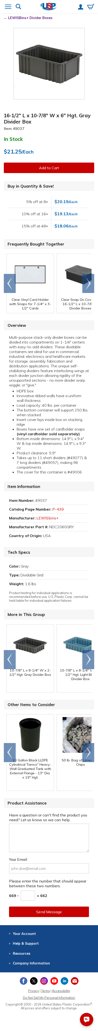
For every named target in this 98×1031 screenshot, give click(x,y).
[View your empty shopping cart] (90, 7)
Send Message (49, 911)
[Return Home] (48, 7)
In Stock (13, 139)
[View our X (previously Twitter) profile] (34, 981)
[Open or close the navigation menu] (8, 7)
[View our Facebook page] (23, 981)
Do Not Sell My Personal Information (49, 998)
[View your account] (80, 7)
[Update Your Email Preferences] (74, 981)
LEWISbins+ (47, 518)
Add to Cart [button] (49, 167)
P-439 (58, 509)
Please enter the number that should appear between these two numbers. (47, 883)
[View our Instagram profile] (44, 981)
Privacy (33, 991)
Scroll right (88, 283)
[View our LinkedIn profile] (64, 981)
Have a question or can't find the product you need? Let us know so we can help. (48, 817)
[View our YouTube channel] (54, 981)
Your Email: (18, 859)
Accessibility (61, 991)
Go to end (10, 283)
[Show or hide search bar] (18, 7)
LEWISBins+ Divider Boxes (30, 18)
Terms (45, 991)
